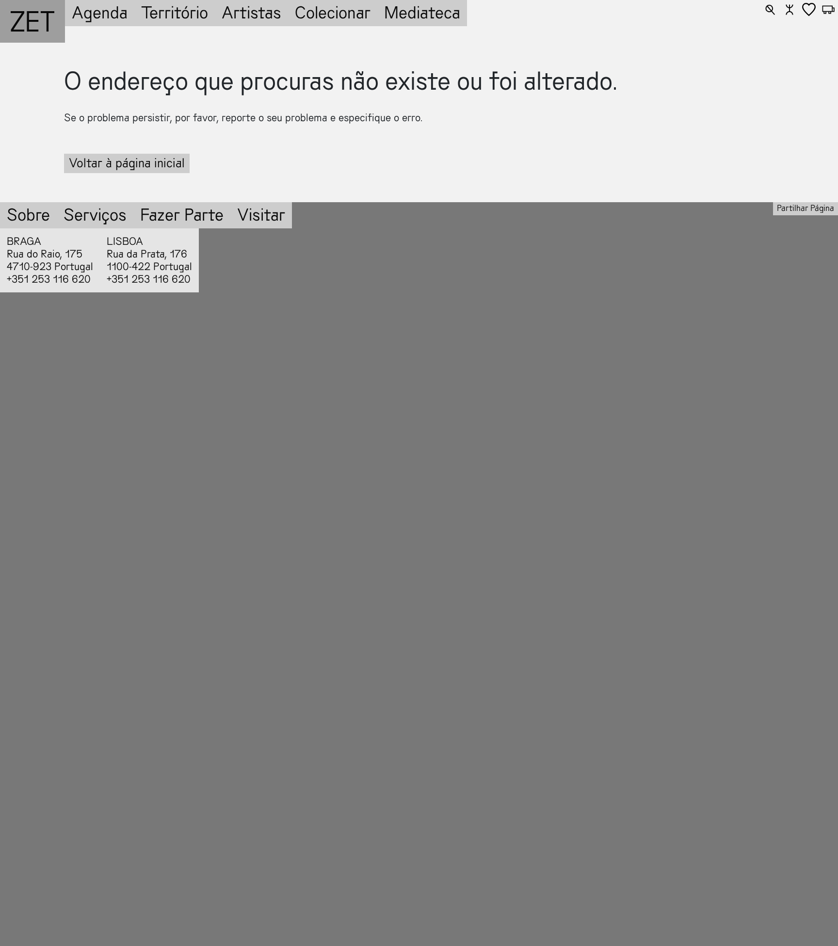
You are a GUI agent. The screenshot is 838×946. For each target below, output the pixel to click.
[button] (770, 9)
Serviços (95, 215)
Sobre (28, 215)
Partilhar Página (805, 208)
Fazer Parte (182, 215)
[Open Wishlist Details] (809, 9)
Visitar (261, 215)
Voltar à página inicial (127, 163)
